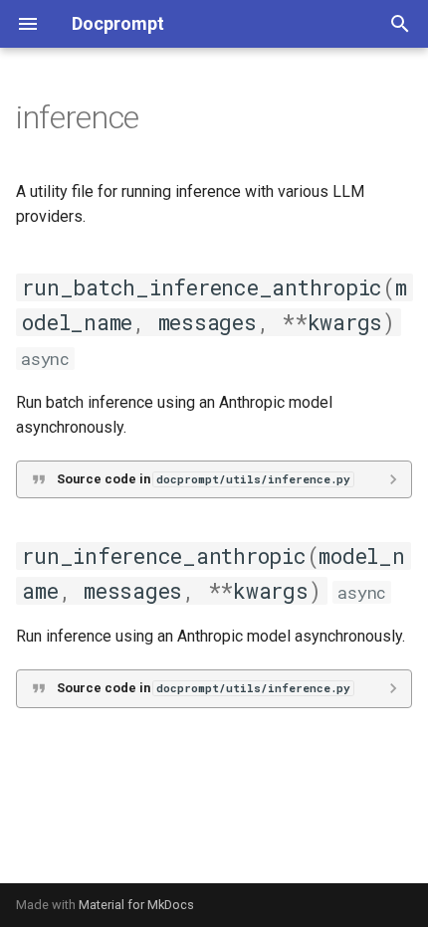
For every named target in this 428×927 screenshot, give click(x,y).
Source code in (203, 478)
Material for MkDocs (136, 904)
